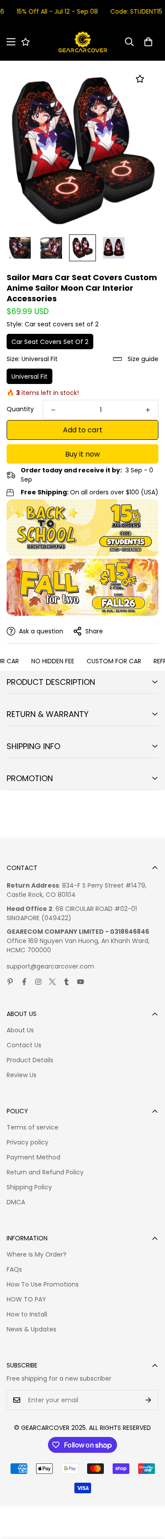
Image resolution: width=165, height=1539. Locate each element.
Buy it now (82, 454)
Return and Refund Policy (45, 1172)
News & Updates (31, 1329)
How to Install (27, 1314)
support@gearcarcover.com (50, 966)
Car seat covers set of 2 (49, 341)
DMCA (16, 1202)
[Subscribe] (148, 1400)
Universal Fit (29, 376)
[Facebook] (24, 981)
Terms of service (33, 1127)
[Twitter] (52, 981)
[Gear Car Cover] (83, 42)
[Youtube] (80, 981)
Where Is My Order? (36, 1254)
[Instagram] (38, 981)
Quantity (20, 409)
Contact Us (24, 1045)
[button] (148, 42)
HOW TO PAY (26, 1299)
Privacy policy (27, 1142)
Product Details (30, 1060)
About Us (20, 1030)
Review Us (22, 1075)
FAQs (14, 1269)
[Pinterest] (10, 981)
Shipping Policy (29, 1187)
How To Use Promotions (43, 1284)
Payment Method (33, 1157)
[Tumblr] (66, 981)
